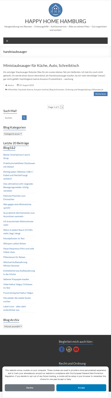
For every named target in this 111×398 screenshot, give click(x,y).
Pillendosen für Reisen (14, 257)
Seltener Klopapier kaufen (16, 279)
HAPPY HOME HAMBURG (55, 21)
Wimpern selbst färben (14, 243)
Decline (29, 387)
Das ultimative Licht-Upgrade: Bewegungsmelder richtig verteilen (18, 187)
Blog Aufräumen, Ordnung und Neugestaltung (69, 89)
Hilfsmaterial (97, 89)
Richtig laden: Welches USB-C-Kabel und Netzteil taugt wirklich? (18, 175)
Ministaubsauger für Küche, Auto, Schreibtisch (41, 65)
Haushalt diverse (25, 89)
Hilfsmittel (12, 89)
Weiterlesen (100, 94)
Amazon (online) (41, 89)
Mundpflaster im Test (14, 238)
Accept (81, 387)
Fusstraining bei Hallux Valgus (18, 292)
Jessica (11, 85)
